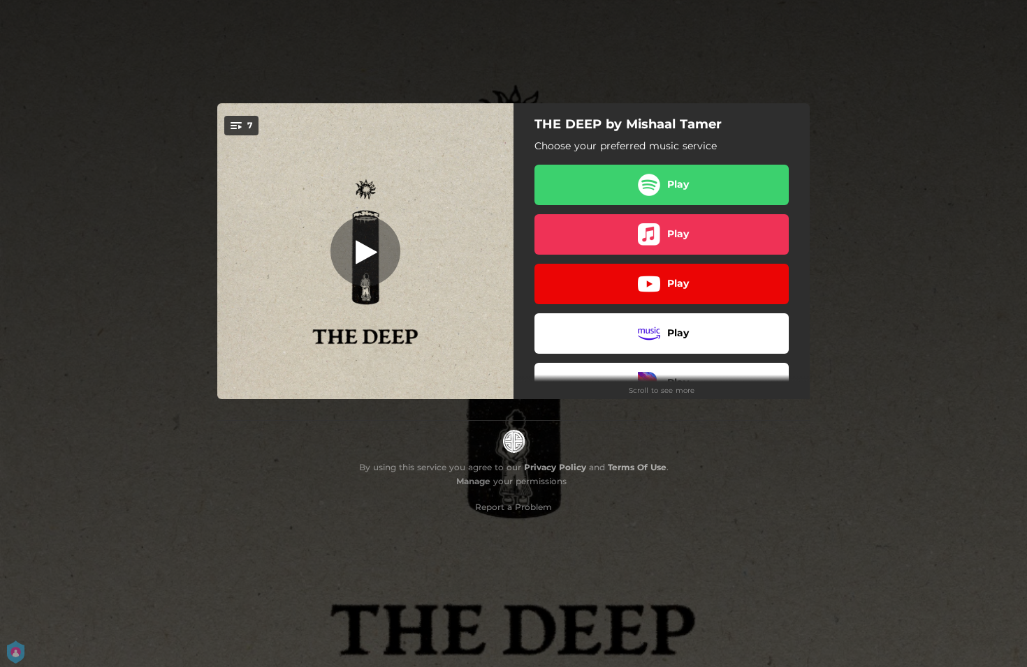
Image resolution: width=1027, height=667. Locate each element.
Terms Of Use (637, 467)
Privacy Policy (555, 467)
